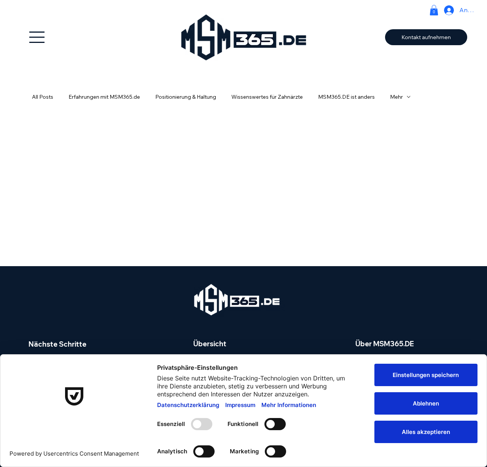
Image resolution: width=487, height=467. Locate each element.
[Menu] (37, 37)
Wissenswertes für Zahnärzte (267, 96)
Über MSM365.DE (384, 343)
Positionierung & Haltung (185, 96)
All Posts (42, 96)
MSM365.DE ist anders (346, 96)
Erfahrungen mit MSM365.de (104, 96)
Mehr (396, 96)
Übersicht (209, 343)
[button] (434, 10)
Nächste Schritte (57, 344)
